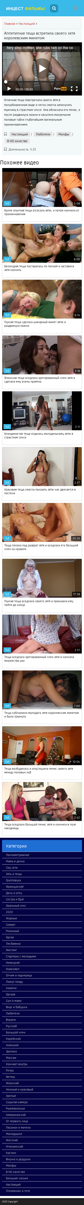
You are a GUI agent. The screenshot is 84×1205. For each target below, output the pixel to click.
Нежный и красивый (19, 1089)
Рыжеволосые (15, 1108)
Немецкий (13, 963)
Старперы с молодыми (21, 956)
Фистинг (11, 950)
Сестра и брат (15, 899)
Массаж (11, 1058)
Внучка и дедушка (18, 1159)
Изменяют (12, 969)
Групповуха (13, 880)
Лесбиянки (13, 944)
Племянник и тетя (18, 1191)
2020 (9, 912)
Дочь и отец (14, 893)
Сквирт (10, 924)
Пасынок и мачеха (18, 1127)
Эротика (11, 1051)
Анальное (12, 1045)
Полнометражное (17, 855)
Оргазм (10, 994)
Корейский (13, 1039)
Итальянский (14, 1146)
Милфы (63, 134)
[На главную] (25, 9)
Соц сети (12, 867)
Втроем (11, 1020)
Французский (14, 886)
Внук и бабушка (16, 1007)
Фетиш (10, 1077)
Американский (16, 1115)
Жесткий (12, 1140)
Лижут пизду (14, 982)
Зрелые (11, 1096)
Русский (11, 1026)
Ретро (10, 1070)
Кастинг (11, 1153)
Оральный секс (16, 905)
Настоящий (20, 134)
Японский (12, 1083)
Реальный (12, 931)
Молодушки (14, 1134)
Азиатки (11, 988)
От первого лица (17, 1121)
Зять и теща (14, 874)
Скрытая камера (17, 1102)
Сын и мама (13, 1001)
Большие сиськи (17, 1178)
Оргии (10, 937)
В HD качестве (17, 141)
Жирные (11, 918)
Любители (43, 134)
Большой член (15, 1032)
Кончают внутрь (16, 1064)
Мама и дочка (15, 861)
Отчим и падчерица (19, 975)
